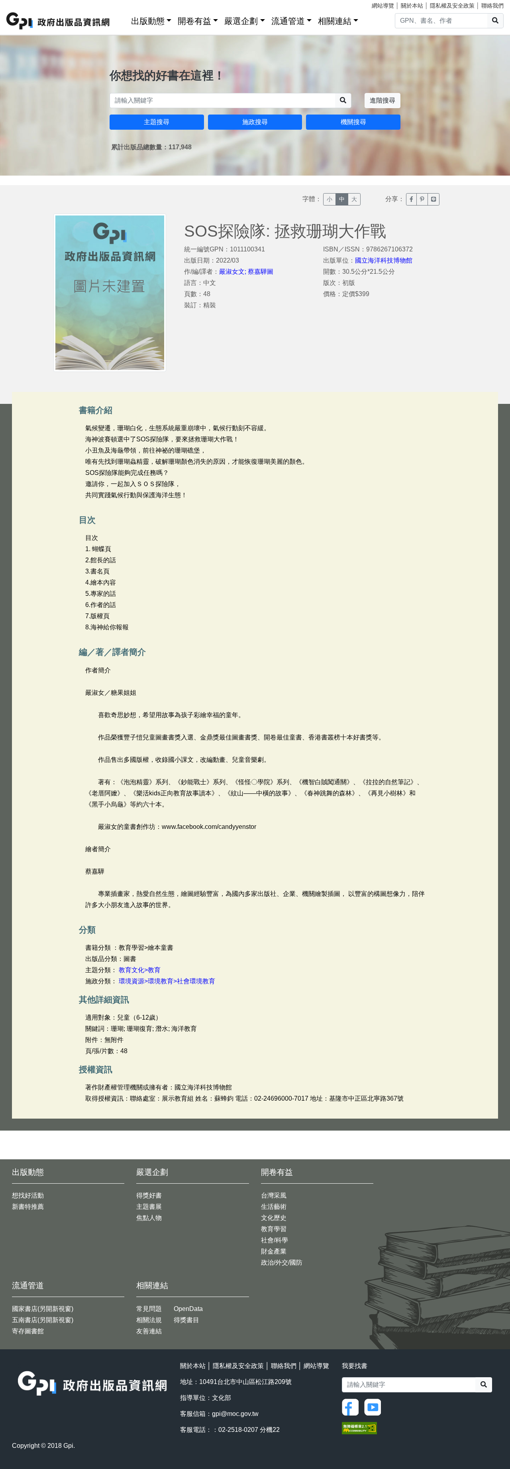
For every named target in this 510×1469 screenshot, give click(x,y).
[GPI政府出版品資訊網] (58, 21)
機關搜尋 (353, 122)
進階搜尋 (382, 100)
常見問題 (149, 1308)
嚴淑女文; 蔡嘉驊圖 (246, 271)
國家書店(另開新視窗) (42, 1308)
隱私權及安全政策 (452, 5)
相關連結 (334, 21)
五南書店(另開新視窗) (42, 1320)
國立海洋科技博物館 (383, 260)
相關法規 (149, 1320)
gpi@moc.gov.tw (235, 1413)
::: (122, 19)
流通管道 (288, 21)
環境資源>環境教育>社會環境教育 (167, 981)
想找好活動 (28, 1195)
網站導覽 (383, 5)
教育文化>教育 (140, 970)
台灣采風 (273, 1195)
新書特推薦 (28, 1206)
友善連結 (149, 1331)
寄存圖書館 (28, 1331)
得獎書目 (186, 1320)
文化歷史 (273, 1217)
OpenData (188, 1308)
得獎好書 (149, 1195)
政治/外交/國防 (281, 1262)
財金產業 (273, 1251)
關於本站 (412, 5)
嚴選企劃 (241, 21)
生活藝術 (273, 1206)
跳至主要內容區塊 (22, 4)
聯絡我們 (492, 5)
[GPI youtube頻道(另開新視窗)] (374, 1406)
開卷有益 (194, 21)
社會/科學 (274, 1240)
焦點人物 (149, 1217)
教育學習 (273, 1229)
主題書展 (149, 1206)
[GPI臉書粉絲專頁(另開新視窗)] (352, 1406)
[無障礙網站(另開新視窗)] (359, 1427)
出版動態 (148, 21)
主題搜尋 (156, 122)
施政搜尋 (255, 122)
